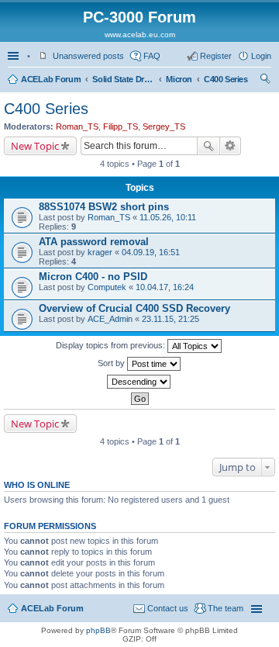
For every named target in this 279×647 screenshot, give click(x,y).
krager (100, 252)
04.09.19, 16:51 (151, 252)
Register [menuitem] (216, 56)
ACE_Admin (110, 319)
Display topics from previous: (111, 345)
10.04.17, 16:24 (165, 287)
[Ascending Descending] (139, 382)
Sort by (112, 363)
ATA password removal (94, 241)
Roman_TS (77, 126)
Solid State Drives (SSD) (123, 79)
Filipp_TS (120, 126)
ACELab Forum (51, 79)
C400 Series (226, 79)
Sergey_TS (164, 126)
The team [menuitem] (225, 608)
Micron (179, 79)
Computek (107, 287)
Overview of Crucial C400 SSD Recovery (134, 308)
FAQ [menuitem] (151, 56)
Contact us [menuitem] (167, 608)
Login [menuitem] (261, 56)
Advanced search (230, 146)
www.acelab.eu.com (140, 34)
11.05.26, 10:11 (168, 217)
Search (208, 146)
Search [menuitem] (265, 80)
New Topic (35, 146)
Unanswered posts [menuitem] (88, 56)
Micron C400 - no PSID (93, 276)
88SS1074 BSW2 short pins (104, 207)
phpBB (98, 630)
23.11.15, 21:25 (170, 319)
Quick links (15, 56)
